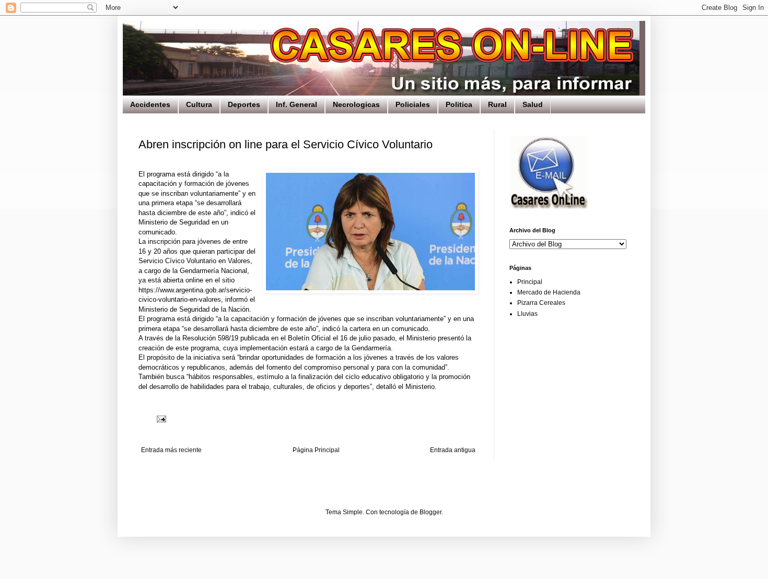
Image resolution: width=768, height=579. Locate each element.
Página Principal (316, 450)
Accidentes (150, 104)
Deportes (244, 104)
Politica (459, 104)
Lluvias (527, 313)
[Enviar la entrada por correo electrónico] (161, 419)
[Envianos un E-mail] (548, 206)
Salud (532, 104)
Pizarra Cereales (541, 302)
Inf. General (296, 104)
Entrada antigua (452, 450)
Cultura (199, 104)
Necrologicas (356, 104)
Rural (497, 104)
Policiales (412, 104)
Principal (529, 282)
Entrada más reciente (171, 450)
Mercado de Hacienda (548, 292)
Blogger (430, 512)
